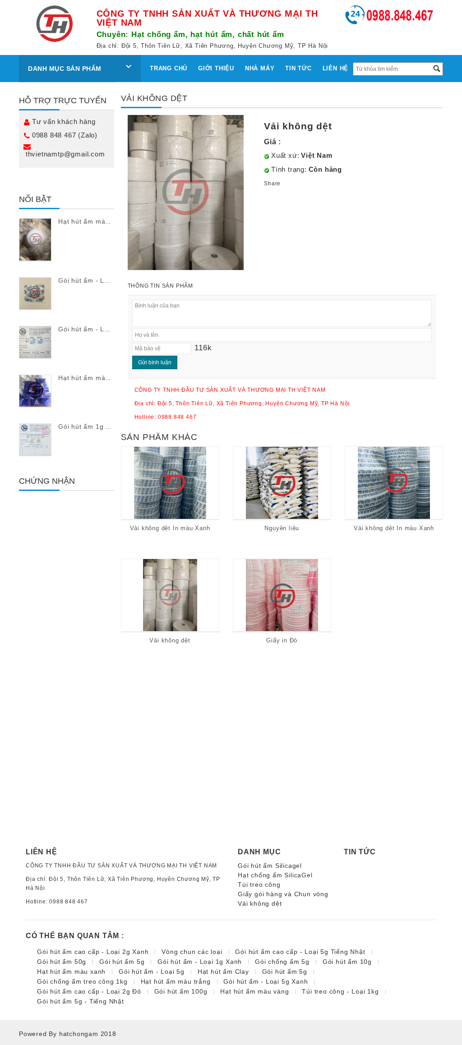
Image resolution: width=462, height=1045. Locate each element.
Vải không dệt (169, 640)
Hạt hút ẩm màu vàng (254, 991)
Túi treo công (259, 884)
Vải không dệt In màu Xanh (170, 528)
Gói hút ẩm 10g (347, 961)
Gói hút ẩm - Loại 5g (91, 280)
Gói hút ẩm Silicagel (270, 865)
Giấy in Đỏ (281, 640)
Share (272, 183)
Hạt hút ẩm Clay (223, 971)
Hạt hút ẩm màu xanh (92, 377)
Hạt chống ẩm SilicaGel (275, 875)
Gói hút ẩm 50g (61, 961)
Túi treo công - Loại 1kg (340, 991)
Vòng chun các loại (192, 951)
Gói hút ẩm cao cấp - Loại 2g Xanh (92, 951)
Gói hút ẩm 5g (121, 961)
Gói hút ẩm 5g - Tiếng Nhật (80, 1001)
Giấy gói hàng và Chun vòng (283, 894)
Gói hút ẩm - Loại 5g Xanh (265, 981)
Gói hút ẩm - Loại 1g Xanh (100, 329)
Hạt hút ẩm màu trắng (93, 221)
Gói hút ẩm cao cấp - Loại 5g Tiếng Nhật (300, 951)
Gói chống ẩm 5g (282, 961)
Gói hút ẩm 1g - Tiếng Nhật (101, 426)
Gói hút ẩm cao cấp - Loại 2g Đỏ (89, 991)
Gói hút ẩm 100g (181, 991)
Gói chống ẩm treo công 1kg (82, 981)
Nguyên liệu (281, 528)
